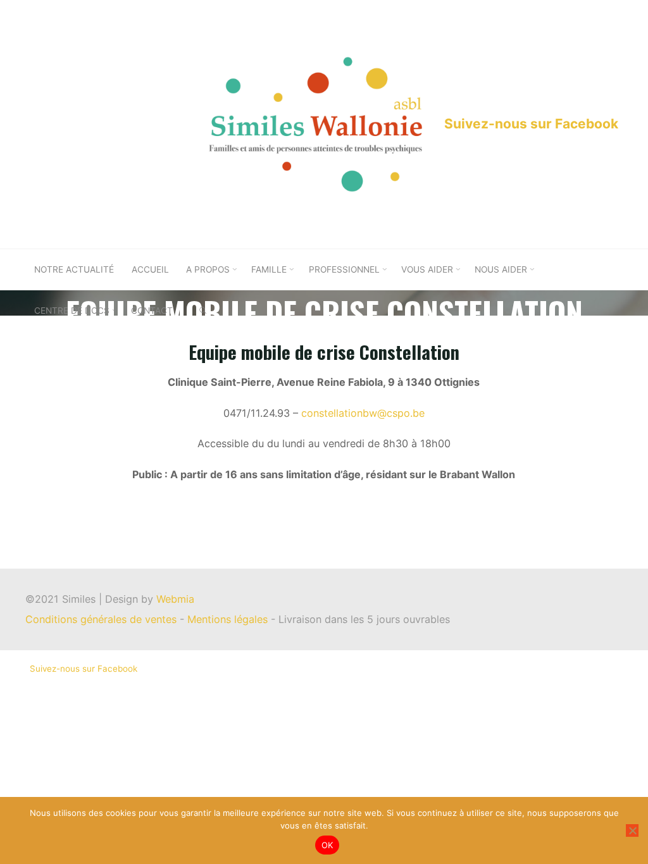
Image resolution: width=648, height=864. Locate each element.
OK (327, 845)
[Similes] (315, 123)
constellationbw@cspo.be (363, 413)
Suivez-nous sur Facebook (531, 124)
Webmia (175, 599)
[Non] (632, 830)
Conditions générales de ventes (102, 619)
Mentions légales (229, 619)
